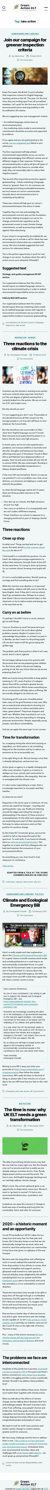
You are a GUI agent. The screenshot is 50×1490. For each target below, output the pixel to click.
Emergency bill (12, 1091)
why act (37, 882)
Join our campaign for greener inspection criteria (25, 44)
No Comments (27, 60)
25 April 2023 (35, 56)
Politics (39, 894)
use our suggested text (19, 143)
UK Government (37, 1091)
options (19, 882)
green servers (22, 1488)
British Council (27, 322)
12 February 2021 (39, 911)
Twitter (25, 1453)
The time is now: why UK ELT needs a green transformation (25, 1114)
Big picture (25, 1104)
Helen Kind (19, 56)
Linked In (37, 1453)
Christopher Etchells (18, 355)
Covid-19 (10, 1462)
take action (20, 325)
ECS (46, 1488)
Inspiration (20, 337)
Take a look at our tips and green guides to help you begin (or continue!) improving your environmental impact (24, 1444)
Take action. (8, 866)
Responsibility (31, 1462)
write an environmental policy (24, 842)
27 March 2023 (39, 355)
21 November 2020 (35, 1126)
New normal (19, 1462)
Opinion (31, 337)
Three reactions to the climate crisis (25, 346)
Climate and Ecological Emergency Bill (25, 902)
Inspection (10, 325)
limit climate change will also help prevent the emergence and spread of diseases (22, 1338)
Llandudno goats (10, 1281)
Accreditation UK (13, 322)
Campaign (39, 322)
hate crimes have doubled (33, 1375)
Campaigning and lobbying (25, 34)
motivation (10, 882)
